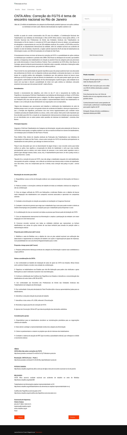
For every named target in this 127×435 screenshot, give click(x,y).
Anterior (20, 417)
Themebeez (38, 432)
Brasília (17, 9)
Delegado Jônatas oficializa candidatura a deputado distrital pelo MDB (96, 112)
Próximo (72, 417)
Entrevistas (30, 9)
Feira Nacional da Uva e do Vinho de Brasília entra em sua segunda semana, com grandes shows (97, 96)
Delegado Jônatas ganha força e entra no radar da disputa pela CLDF (96, 81)
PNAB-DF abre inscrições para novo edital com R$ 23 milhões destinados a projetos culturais (96, 88)
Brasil (23, 9)
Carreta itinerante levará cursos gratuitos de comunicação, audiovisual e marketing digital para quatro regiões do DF (97, 105)
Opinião (38, 9)
